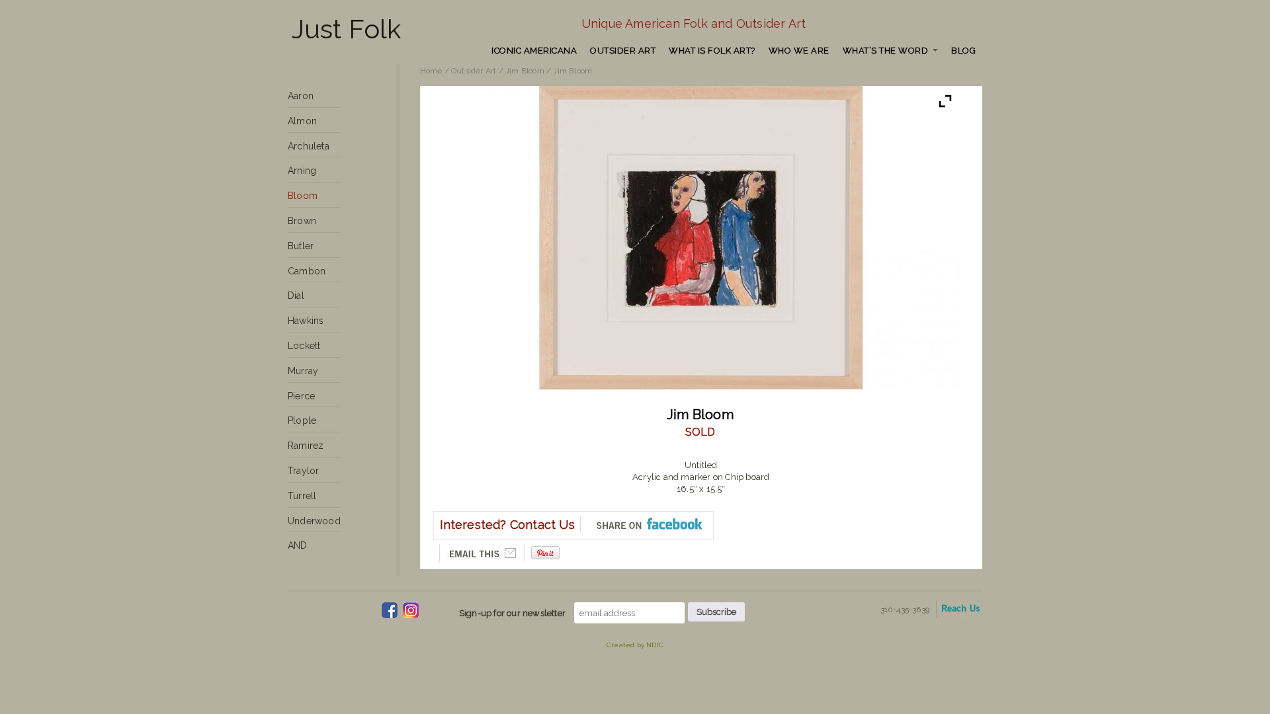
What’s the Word (886, 51)
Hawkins (305, 320)
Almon (302, 121)
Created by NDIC (635, 645)
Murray (303, 371)
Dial (296, 295)
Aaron (301, 96)
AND (298, 545)
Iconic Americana (534, 51)
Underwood (314, 521)
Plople (302, 420)
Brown (302, 221)
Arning (302, 170)
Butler (301, 246)
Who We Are (799, 51)
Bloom (303, 195)
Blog (963, 51)
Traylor (303, 470)
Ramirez (305, 445)
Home (431, 70)
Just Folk (347, 28)
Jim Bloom (524, 70)
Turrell (302, 496)
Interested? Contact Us (507, 525)
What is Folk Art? (712, 51)
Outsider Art (623, 51)
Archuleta (308, 146)
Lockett (304, 345)
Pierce (301, 396)
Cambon (306, 271)
